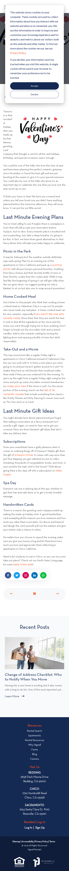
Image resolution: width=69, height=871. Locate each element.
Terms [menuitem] (52, 841)
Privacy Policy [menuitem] (41, 841)
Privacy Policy (18, 52)
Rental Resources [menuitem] (34, 740)
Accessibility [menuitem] (28, 841)
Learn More (14, 697)
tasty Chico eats (23, 564)
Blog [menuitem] (34, 754)
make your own (16, 386)
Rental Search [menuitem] (34, 731)
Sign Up (40, 827)
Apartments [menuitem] (34, 735)
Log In (28, 827)
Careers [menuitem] (34, 759)
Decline (34, 94)
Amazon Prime (23, 454)
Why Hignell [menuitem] (34, 745)
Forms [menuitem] (34, 749)
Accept (34, 85)
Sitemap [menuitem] (16, 841)
